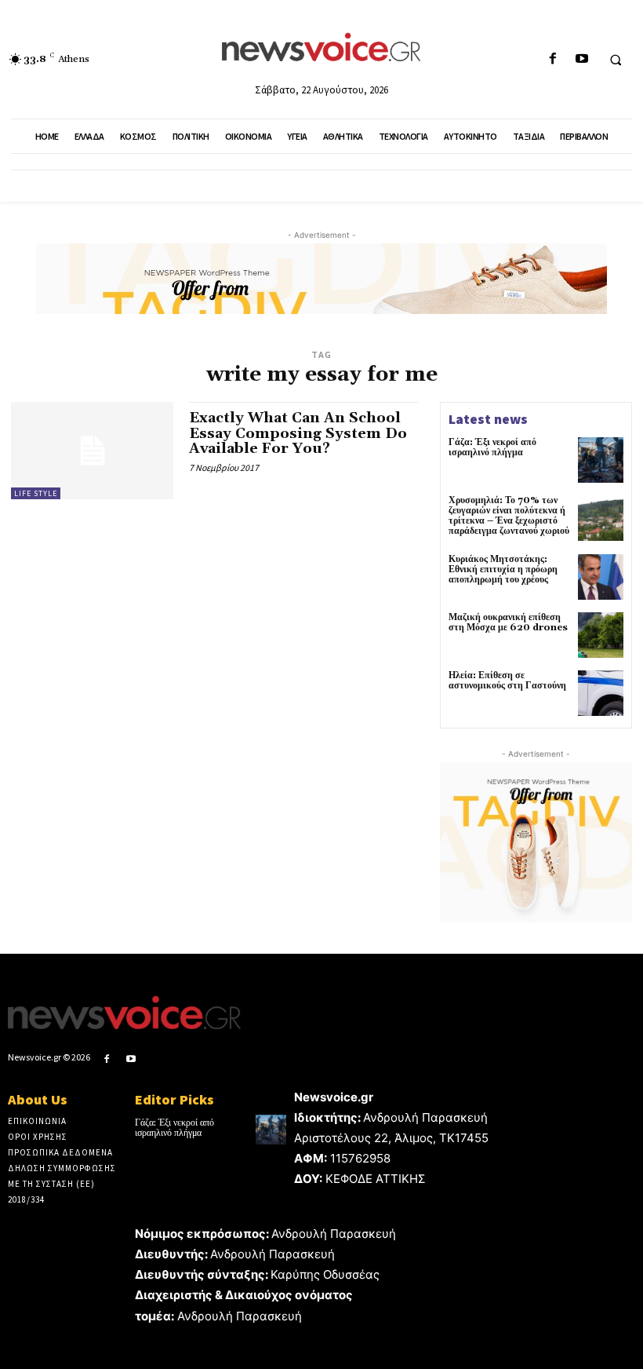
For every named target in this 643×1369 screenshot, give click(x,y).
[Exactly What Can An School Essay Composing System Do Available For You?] (92, 450)
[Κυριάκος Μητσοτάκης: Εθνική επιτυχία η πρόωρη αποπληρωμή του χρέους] (600, 577)
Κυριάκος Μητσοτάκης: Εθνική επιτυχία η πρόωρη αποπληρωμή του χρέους (503, 569)
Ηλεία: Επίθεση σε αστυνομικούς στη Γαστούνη (507, 681)
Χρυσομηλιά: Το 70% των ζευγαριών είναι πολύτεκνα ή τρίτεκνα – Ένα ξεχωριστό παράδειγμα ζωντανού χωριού (509, 516)
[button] (615, 59)
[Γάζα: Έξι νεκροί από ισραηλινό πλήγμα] (600, 460)
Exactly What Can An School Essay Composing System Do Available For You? (298, 433)
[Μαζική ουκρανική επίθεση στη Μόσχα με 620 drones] (600, 635)
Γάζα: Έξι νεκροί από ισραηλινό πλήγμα (492, 447)
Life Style (35, 493)
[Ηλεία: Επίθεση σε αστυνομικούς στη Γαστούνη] (600, 693)
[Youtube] (581, 59)
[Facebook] (552, 59)
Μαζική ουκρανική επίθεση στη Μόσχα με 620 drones (508, 622)
